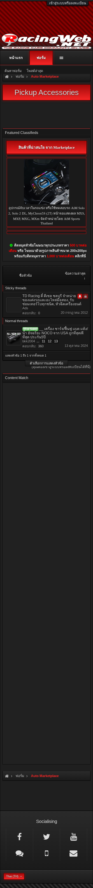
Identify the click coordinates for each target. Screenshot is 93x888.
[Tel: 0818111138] (46, 853)
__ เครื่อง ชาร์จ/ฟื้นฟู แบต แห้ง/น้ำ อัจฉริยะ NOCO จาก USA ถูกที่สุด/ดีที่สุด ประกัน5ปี (55, 333)
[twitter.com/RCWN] (46, 836)
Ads (25, 308)
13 (56, 341)
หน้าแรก (16, 58)
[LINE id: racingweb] (19, 853)
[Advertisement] (46, 572)
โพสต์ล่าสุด (35, 71)
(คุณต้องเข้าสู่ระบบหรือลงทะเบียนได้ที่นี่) (61, 367)
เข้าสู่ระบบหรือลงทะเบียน (67, 3)
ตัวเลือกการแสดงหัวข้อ (46, 363)
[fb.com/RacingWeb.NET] (19, 836)
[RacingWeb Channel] (73, 836)
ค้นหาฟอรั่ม (13, 71)
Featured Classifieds (21, 133)
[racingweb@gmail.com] (73, 853)
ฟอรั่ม (41, 58)
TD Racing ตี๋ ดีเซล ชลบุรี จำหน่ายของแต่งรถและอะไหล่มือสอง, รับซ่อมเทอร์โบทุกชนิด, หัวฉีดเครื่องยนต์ (51, 300)
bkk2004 (28, 341)
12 (49, 341)
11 (43, 341)
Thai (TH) (12, 876)
